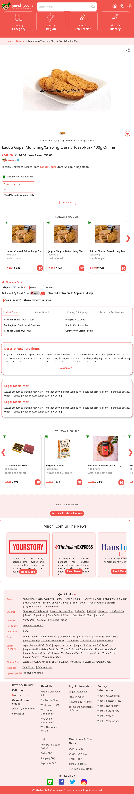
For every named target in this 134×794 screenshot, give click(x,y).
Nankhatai (28, 619)
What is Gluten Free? (108, 695)
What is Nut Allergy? (108, 705)
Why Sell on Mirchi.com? (47, 720)
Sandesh (111, 602)
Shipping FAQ (48, 758)
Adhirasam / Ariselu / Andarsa (38, 598)
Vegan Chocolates (63, 645)
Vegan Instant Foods (106, 649)
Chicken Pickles (67, 636)
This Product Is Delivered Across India (28, 300)
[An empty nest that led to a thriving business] (73, 542)
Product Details (10, 312)
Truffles (26, 631)
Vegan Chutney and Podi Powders (93, 645)
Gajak (78, 598)
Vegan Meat (93, 653)
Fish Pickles (85, 636)
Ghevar (88, 598)
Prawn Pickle (89, 640)
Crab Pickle (73, 640)
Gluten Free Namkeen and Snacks (40, 661)
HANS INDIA (75, 758)
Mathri (92, 611)
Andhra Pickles (48, 636)
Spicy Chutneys (32, 640)
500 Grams (53, 468)
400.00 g (12, 254)
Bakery (20, 41)
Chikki (68, 598)
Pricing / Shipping (77, 312)
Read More (28, 571)
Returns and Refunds (80, 701)
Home (8, 41)
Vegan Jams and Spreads (37, 653)
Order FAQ (46, 753)
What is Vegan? (105, 715)
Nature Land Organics (59, 472)
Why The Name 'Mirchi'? (49, 729)
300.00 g (53, 254)
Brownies (41, 619)
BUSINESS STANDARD (81, 768)
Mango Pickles (30, 636)
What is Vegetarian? (108, 721)
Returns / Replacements (113, 312)
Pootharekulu (97, 602)
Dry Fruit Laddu (33, 606)
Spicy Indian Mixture (58, 615)
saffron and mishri (15, 472)
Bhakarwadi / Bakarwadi (35, 611)
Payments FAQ (48, 763)
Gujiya (98, 598)
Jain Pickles (29, 667)
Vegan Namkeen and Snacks (68, 653)
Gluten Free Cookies (71, 661)
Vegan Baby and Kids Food (37, 645)
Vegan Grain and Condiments (76, 649)
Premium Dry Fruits (33, 625)
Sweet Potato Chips (82, 615)
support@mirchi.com (23, 708)
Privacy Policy (76, 696)
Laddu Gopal (48, 167)
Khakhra (81, 611)
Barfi (59, 598)
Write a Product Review (67, 513)
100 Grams (94, 468)
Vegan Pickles (109, 653)
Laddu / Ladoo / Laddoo (55, 602)
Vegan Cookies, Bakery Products (41, 649)
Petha (83, 602)
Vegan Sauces (32, 657)
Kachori (100, 615)
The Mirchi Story (49, 700)
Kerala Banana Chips (62, 611)
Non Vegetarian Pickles (106, 636)
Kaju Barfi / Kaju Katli (116, 598)
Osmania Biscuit (58, 619)
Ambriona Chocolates (100, 472)
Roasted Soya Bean (35, 615)
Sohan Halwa (51, 606)
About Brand (42, 312)
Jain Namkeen (45, 667)
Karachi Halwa (32, 602)
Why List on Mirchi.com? (47, 712)
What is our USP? (50, 705)
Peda (74, 602)
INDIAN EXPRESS (78, 753)
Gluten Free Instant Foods (98, 661)
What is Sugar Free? (108, 710)
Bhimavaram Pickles (53, 640)
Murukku (103, 611)
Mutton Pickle (106, 640)
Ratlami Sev (117, 611)
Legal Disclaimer (78, 691)
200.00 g (95, 254)
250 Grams (11, 468)
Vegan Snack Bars (51, 657)
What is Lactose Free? (109, 700)
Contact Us (18, 713)
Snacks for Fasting (33, 672)
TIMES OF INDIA (78, 763)
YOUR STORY (76, 748)
